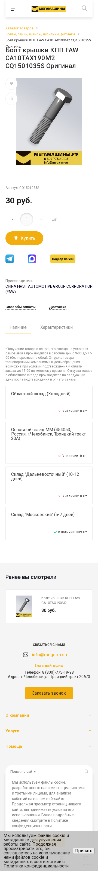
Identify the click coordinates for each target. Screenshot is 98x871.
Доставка (57, 307)
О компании (17, 715)
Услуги (12, 730)
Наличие (18, 327)
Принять (83, 850)
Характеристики (56, 327)
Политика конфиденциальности (36, 866)
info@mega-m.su (49, 654)
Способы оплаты (20, 307)
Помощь (14, 746)
